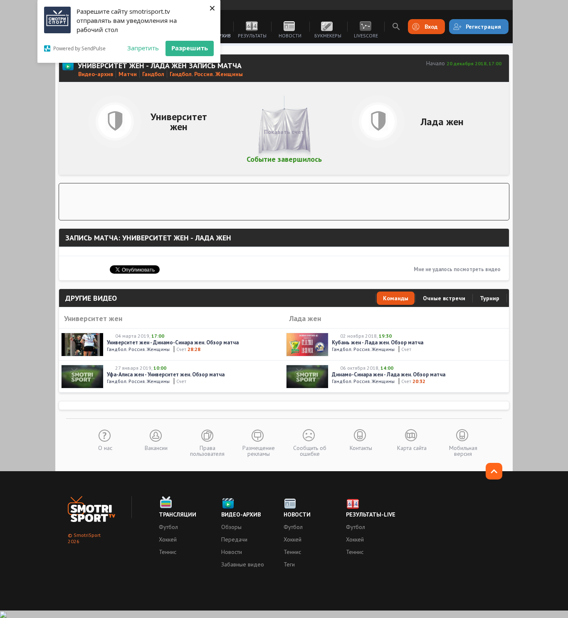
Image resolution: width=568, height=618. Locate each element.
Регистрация (483, 26)
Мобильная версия (463, 450)
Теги (289, 564)
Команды (395, 298)
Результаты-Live (370, 514)
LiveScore (366, 35)
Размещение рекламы (258, 450)
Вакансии (156, 447)
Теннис (167, 552)
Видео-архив (241, 514)
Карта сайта (412, 447)
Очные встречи (444, 298)
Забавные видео (242, 564)
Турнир (489, 298)
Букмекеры (327, 35)
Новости (290, 35)
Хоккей (168, 539)
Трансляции (177, 514)
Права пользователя (207, 450)
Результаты (252, 35)
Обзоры (231, 527)
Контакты (361, 447)
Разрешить (189, 48)
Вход (431, 26)
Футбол (168, 527)
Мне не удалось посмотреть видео (457, 269)
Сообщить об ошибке (309, 450)
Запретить (143, 48)
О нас (105, 447)
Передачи (234, 539)
